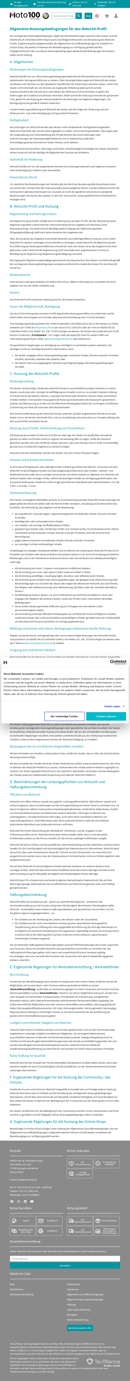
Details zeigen (112, 706)
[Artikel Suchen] (78, 16)
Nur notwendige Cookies (64, 716)
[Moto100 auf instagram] (18, 1201)
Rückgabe (72, 1314)
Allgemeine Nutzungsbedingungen (85, 1299)
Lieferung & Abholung (78, 1309)
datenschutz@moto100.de (58, 338)
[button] (106, 15)
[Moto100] (25, 16)
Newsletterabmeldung (21, 1294)
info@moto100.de (44, 327)
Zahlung (71, 1304)
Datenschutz (73, 1284)
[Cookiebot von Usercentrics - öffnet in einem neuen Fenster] (112, 662)
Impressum (73, 1289)
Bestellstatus (16, 1289)
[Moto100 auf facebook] (12, 1201)
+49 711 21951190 (28, 1191)
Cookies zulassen (106, 716)
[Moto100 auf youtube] (32, 1201)
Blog (12, 1284)
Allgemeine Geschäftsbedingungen (85, 1294)
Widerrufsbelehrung (78, 1319)
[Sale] (97, 16)
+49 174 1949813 (30, 1194)
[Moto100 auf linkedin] (25, 1201)
